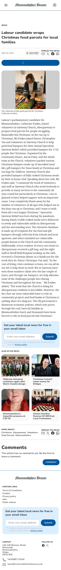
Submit (50, 336)
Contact (6, 493)
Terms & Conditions (12, 490)
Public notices (9, 502)
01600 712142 (17, 559)
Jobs (4, 499)
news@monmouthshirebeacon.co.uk (24, 564)
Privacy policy (9, 496)
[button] (5, 5)
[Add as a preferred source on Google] (32, 53)
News (4, 25)
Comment (51, 462)
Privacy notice (21, 344)
